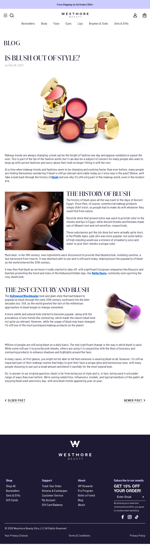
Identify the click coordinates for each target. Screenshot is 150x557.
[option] (75, 4)
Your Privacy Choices (16, 535)
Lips (80, 23)
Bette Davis (99, 273)
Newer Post (133, 400)
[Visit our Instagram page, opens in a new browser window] (130, 518)
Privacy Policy (137, 535)
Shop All (10, 486)
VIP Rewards (85, 486)
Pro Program (85, 490)
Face (56, 23)
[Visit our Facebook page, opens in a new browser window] (123, 518)
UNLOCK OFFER (143, 497)
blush (55, 177)
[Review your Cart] (144, 15)
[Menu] (5, 15)
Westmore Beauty (23, 528)
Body (44, 23)
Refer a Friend (86, 495)
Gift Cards (12, 500)
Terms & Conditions (79, 535)
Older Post (16, 400)
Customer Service (52, 495)
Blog (80, 500)
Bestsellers (28, 23)
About (81, 504)
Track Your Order (52, 486)
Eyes (68, 23)
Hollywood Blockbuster (24, 296)
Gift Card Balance (52, 504)
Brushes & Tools (98, 23)
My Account (48, 500)
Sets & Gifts (121, 23)
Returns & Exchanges (54, 490)
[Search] (11, 15)
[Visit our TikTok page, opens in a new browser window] (137, 518)
